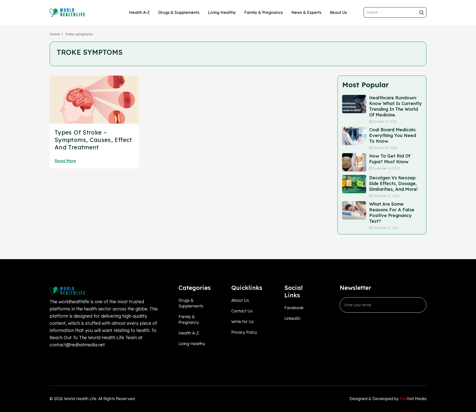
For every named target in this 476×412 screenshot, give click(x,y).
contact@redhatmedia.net (77, 345)
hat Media (413, 398)
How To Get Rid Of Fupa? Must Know (389, 159)
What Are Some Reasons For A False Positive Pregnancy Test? (391, 212)
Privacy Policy (244, 332)
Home (55, 34)
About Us (338, 12)
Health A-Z (139, 12)
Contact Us (242, 310)
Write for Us (242, 321)
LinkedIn (292, 318)
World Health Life (80, 398)
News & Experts (306, 12)
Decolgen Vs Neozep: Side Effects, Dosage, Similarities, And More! (393, 183)
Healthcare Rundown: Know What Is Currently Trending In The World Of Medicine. (395, 106)
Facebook (293, 307)
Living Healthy (222, 12)
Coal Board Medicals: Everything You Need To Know (392, 135)
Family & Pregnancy (263, 12)
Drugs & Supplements (178, 12)
